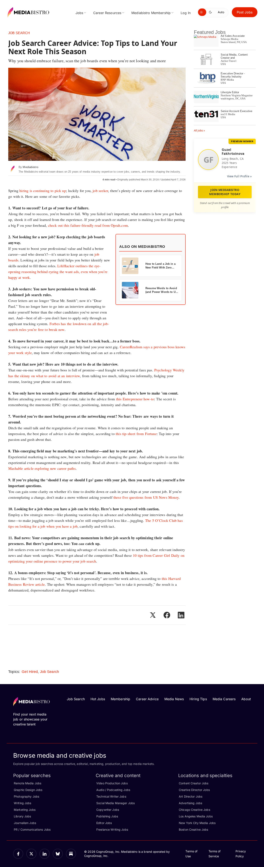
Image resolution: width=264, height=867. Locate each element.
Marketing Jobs (24, 809)
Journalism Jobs (25, 823)
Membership (120, 699)
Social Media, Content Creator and (234, 56)
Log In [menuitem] (186, 13)
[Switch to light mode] (202, 12)
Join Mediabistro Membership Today (224, 192)
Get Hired (30, 672)
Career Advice (147, 699)
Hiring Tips (198, 699)
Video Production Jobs (112, 783)
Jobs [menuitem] (79, 13)
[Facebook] (18, 854)
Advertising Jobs (190, 803)
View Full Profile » (239, 176)
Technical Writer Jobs (111, 796)
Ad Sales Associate (233, 35)
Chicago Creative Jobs (194, 809)
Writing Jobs (22, 803)
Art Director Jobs (190, 796)
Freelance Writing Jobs (112, 829)
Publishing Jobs (107, 816)
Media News (174, 699)
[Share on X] (152, 615)
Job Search (19, 33)
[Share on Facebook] (166, 615)
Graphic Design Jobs (28, 790)
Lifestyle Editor (230, 92)
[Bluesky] (58, 854)
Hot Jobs (98, 699)
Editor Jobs (104, 823)
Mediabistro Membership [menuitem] (151, 13)
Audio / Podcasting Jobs (113, 790)
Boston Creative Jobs (193, 829)
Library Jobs (22, 816)
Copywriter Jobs (107, 809)
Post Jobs (244, 12)
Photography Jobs (26, 796)
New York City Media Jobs (197, 823)
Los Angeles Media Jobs (196, 816)
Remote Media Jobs (27, 783)
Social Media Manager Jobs (115, 803)
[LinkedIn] (45, 854)
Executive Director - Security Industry (233, 75)
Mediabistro (30, 167)
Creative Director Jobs (194, 790)
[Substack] (71, 854)
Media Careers (224, 699)
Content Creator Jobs (194, 783)
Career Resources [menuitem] (107, 13)
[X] (31, 854)
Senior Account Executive (236, 111)
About (246, 699)
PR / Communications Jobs (32, 829)
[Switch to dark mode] (211, 12)
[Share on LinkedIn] (181, 615)
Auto (221, 12)
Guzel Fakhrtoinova (233, 151)
